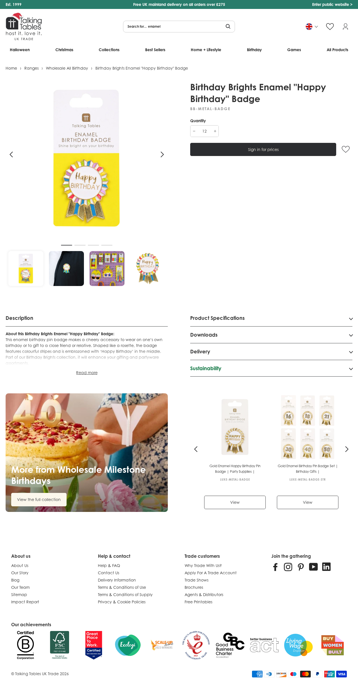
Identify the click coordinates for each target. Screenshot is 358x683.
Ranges (31, 68)
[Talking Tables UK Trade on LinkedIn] (326, 567)
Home (11, 68)
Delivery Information (117, 580)
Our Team (20, 587)
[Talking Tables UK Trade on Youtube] (313, 567)
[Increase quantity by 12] (214, 131)
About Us (19, 565)
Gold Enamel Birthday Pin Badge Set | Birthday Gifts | (308, 469)
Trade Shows (196, 580)
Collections (109, 49)
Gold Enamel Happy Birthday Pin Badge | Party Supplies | (234, 469)
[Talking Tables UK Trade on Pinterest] (300, 567)
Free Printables (198, 601)
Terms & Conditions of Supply (125, 594)
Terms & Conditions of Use (122, 587)
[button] (11, 154)
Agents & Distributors (204, 594)
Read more (87, 372)
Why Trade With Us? (203, 565)
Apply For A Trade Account (211, 572)
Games (294, 49)
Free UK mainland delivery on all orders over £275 (179, 4)
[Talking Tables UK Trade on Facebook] (275, 567)
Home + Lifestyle (206, 49)
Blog (15, 580)
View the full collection (39, 499)
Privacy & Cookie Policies (121, 601)
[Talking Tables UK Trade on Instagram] (288, 567)
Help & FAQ (109, 565)
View (235, 502)
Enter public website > (332, 4)
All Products (337, 49)
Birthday (254, 49)
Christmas (64, 49)
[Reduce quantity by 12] (193, 131)
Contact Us (108, 572)
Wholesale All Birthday (67, 68)
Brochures (194, 587)
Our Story (20, 572)
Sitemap (19, 594)
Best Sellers (155, 49)
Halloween (20, 49)
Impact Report (25, 601)
